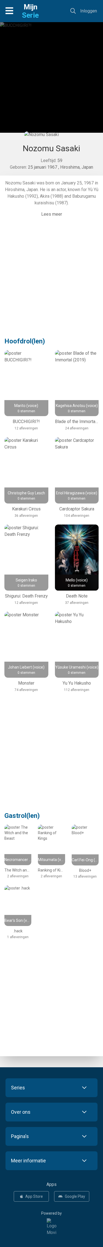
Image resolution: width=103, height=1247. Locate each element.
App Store (34, 1196)
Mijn (30, 11)
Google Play (75, 1196)
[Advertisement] (51, 79)
